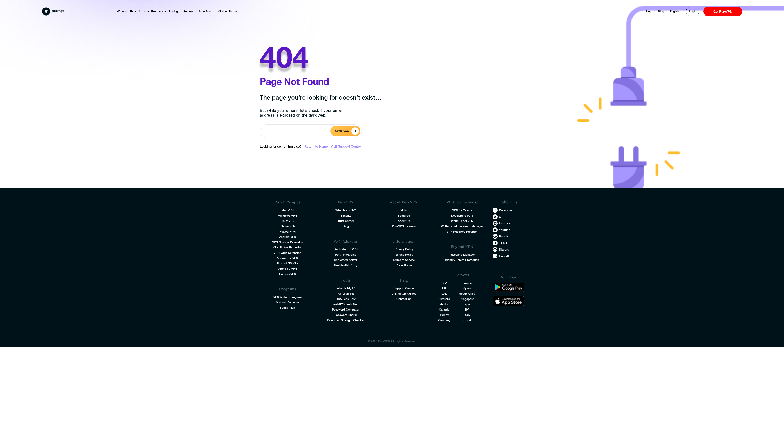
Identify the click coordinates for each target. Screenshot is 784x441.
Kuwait (467, 320)
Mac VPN (287, 210)
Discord (504, 249)
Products (157, 11)
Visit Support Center (346, 146)
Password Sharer (345, 314)
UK (444, 288)
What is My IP (346, 288)
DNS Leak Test (346, 299)
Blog (661, 11)
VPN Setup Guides (404, 293)
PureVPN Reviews (404, 226)
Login (692, 11)
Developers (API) (462, 215)
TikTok (503, 243)
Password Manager (462, 254)
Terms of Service (404, 260)
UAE (444, 293)
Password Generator (345, 309)
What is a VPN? (345, 210)
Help (649, 11)
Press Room (404, 265)
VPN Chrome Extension (287, 242)
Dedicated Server (345, 260)
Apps (142, 11)
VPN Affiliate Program (287, 297)
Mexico (444, 304)
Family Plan (287, 307)
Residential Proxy (345, 265)
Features (404, 215)
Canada (444, 309)
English (674, 11)
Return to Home (316, 146)
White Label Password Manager (462, 226)
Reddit (503, 236)
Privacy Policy (404, 249)
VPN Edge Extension (287, 252)
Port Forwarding (345, 254)
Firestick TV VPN (287, 263)
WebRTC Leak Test (346, 304)
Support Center (404, 288)
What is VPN (125, 11)
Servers (188, 11)
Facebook (505, 210)
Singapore (467, 299)
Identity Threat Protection (462, 260)
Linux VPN (287, 221)
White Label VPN (462, 221)
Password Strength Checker (345, 320)
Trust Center (345, 221)
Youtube (504, 230)
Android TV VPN (287, 258)
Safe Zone (205, 11)
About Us (404, 221)
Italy (467, 314)
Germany (444, 320)
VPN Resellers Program (462, 231)
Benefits (345, 215)
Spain (467, 288)
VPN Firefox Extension (287, 247)
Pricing (173, 11)
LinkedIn (504, 256)
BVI (467, 309)
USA (444, 283)
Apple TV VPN (287, 268)
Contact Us (403, 299)
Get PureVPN (722, 11)
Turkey (444, 314)
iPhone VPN (287, 226)
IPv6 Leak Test (345, 293)
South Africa (467, 293)
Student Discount (287, 302)
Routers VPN (287, 274)
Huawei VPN (287, 231)
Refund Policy (404, 254)
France (467, 283)
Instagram (505, 223)
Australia (444, 299)
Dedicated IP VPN (346, 249)
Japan (467, 304)
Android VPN (287, 236)
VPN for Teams (227, 11)
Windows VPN (287, 215)
